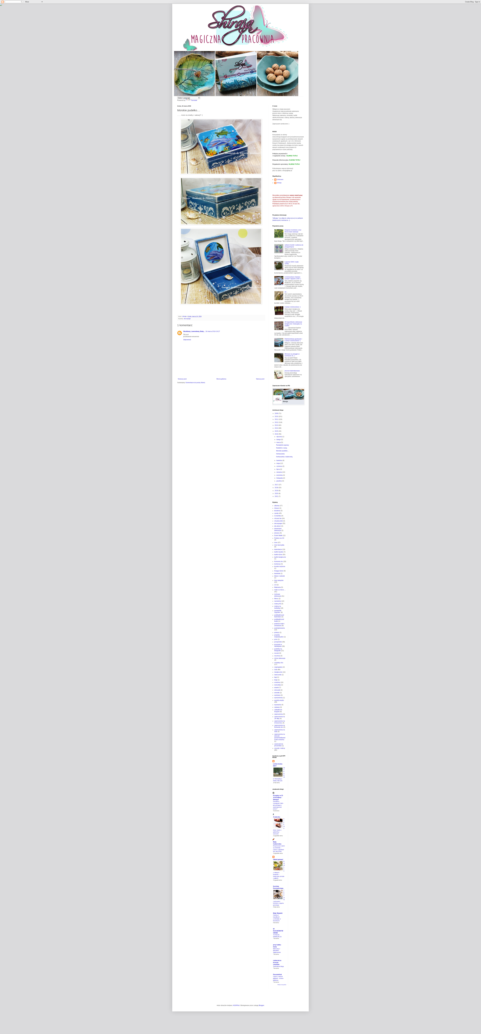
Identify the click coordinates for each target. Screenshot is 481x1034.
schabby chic (278, 663)
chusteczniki (278, 521)
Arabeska (276, 817)
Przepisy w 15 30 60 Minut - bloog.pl (278, 797)
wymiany (277, 695)
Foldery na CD (279, 538)
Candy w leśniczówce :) (293, 307)
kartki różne (278, 554)
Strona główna (221, 379)
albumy (276, 506)
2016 (277, 434)
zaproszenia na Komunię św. (279, 726)
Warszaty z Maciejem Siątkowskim (277, 950)
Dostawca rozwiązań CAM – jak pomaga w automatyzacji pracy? (278, 805)
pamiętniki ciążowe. (277, 611)
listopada (279, 478)
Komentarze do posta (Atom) (195, 382)
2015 (277, 431)
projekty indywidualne (278, 636)
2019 (277, 490)
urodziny (277, 682)
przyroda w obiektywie (278, 645)
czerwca (279, 466)
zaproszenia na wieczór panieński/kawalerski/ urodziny (279, 736)
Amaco (276, 508)
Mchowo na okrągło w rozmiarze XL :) (292, 355)
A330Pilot (236, 1005)
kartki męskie (278, 552)
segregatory (278, 667)
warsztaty (277, 685)
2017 (277, 485)
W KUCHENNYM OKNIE (278, 931)
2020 (277, 493)
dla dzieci (277, 526)
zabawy (277, 707)
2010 (277, 416)
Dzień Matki (278, 535)
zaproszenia (278, 714)
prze (275, 639)
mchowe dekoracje (277, 595)
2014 (277, 428)
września (279, 475)
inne (275, 542)
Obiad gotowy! (278, 859)
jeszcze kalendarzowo (292, 371)
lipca (278, 469)
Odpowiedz (187, 340)
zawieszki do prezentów (278, 745)
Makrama (277, 587)
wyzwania (277, 705)
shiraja (279, 183)
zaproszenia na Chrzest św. (279, 722)
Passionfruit (277, 974)
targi (275, 680)
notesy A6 (277, 604)
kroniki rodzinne (279, 566)
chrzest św (277, 518)
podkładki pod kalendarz (279, 616)
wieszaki (277, 690)
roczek (276, 653)
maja (278, 463)
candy (276, 513)
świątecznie (278, 672)
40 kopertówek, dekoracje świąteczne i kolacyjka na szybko (293, 324)
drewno (276, 533)
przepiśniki (278, 642)
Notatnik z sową (281, 448)
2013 (277, 425)
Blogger (261, 1005)
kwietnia (279, 460)
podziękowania (279, 628)
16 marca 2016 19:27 (212, 331)
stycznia (279, 437)
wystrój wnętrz (279, 700)
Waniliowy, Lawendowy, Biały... (194, 331)
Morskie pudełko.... (282, 451)
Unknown (280, 179)
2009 (277, 413)
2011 (277, 419)
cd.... (286, 292)
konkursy (277, 564)
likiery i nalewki (279, 576)
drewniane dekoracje (278, 529)
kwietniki (277, 573)
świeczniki (277, 675)
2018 (277, 487)
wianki (276, 687)
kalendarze (278, 549)
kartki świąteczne (280, 557)
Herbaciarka (280, 454)
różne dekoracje (279, 658)
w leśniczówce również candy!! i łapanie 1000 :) (293, 278)
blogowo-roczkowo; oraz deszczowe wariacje (293, 231)
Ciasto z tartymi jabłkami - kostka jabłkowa (278, 978)
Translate (194, 100)
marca (278, 442)
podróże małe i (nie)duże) (279, 624)
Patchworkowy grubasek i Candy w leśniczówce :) (293, 340)
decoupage (187, 318)
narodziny (277, 601)
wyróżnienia (278, 698)
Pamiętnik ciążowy (282, 445)
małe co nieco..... (280, 590)
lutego (278, 439)
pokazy (276, 632)
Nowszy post (182, 379)
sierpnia (279, 472)
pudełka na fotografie (278, 650)
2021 (277, 496)
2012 (277, 422)
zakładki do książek (278, 710)
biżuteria (277, 511)
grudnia (279, 481)
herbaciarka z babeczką (284, 457)
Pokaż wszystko (282, 984)
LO (275, 585)
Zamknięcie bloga (278, 966)
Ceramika (277, 516)
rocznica (277, 656)
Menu (276, 598)
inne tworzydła (279, 545)
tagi (275, 677)
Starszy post (260, 379)
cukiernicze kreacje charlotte (277, 962)
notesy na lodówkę (277, 607)
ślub (275, 669)
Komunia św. (278, 561)
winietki (276, 693)
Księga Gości (278, 571)
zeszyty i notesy (279, 748)
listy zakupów (278, 580)
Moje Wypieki (277, 913)
